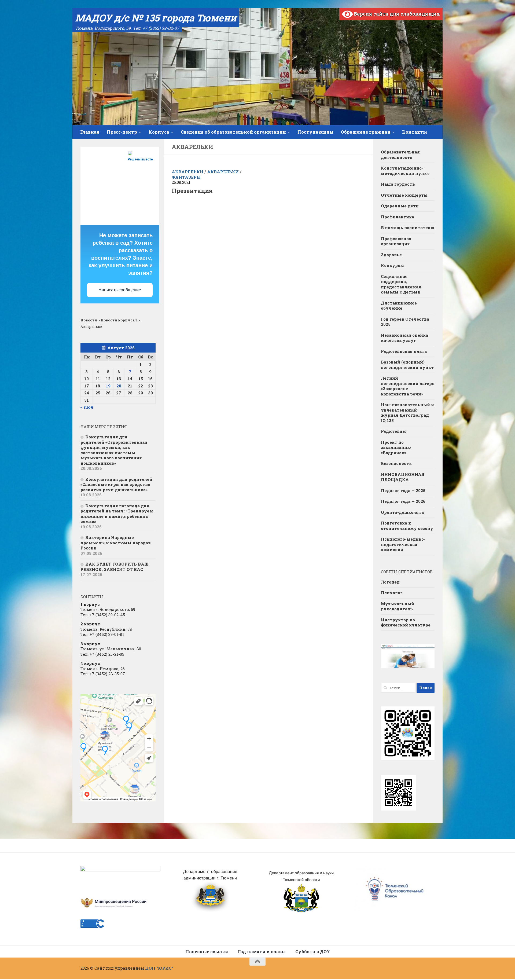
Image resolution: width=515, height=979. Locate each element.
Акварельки (187, 171)
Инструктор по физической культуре (406, 622)
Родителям (393, 431)
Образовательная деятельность (400, 154)
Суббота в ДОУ (312, 951)
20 (118, 385)
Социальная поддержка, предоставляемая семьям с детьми (401, 284)
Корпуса (159, 132)
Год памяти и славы (262, 951)
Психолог (392, 592)
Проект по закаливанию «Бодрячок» (396, 447)
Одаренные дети (400, 205)
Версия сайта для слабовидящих (396, 13)
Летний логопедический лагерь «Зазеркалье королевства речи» (408, 386)
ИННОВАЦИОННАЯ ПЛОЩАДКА (402, 477)
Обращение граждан (366, 132)
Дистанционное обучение (399, 305)
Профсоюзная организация (396, 241)
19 (108, 385)
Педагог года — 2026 (403, 501)
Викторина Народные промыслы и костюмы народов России (115, 543)
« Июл (86, 407)
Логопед (390, 582)
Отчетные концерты (404, 195)
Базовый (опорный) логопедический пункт (407, 364)
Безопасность (396, 463)
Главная (89, 132)
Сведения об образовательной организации (233, 132)
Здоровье (391, 254)
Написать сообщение (119, 290)
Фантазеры (186, 177)
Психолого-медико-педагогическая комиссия (403, 544)
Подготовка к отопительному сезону (407, 525)
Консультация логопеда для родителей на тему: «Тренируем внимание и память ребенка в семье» (116, 513)
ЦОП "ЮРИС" (159, 968)
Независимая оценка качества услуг (404, 337)
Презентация (192, 191)
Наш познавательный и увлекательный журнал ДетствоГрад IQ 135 (407, 412)
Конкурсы (392, 265)
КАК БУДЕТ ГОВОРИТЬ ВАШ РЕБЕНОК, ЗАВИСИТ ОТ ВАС (114, 566)
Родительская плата (404, 351)
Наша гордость (398, 184)
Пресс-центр (122, 132)
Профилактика (397, 216)
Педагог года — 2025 (403, 490)
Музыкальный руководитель (397, 606)
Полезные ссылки (206, 951)
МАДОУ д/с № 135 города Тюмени (156, 17)
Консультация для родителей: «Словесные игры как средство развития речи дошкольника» (116, 484)
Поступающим (315, 132)
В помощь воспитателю (407, 227)
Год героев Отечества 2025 (405, 321)
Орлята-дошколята (402, 512)
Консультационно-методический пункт (405, 170)
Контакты (414, 132)
